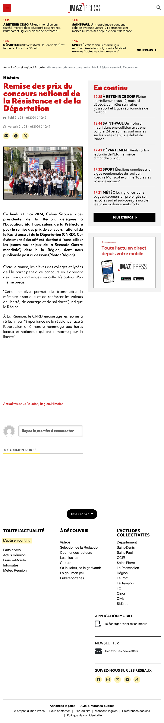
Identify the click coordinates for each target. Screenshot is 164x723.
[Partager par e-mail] (6, 135)
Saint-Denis (126, 547)
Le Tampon (125, 583)
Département (127, 542)
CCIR (121, 557)
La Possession (128, 568)
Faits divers (12, 550)
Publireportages (72, 578)
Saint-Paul (125, 552)
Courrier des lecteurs (76, 552)
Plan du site (82, 711)
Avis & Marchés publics (97, 706)
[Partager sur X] (25, 135)
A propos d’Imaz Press (29, 711)
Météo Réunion (15, 570)
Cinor (121, 593)
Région (122, 573)
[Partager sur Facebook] (15, 135)
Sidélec (122, 603)
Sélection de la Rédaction (80, 547)
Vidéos (65, 542)
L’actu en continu (16, 540)
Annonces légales (62, 706)
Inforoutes (11, 565)
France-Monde (14, 560)
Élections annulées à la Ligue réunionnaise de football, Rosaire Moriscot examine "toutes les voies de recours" (99, 48)
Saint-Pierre (126, 563)
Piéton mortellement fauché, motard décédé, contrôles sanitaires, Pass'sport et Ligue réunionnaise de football (32, 28)
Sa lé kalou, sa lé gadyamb (80, 568)
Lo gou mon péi (72, 573)
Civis (120, 598)
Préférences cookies (136, 711)
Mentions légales (106, 711)
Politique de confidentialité (84, 715)
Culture (65, 563)
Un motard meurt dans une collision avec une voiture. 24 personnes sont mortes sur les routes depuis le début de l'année (102, 28)
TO (119, 588)
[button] (7, 8)
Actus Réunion (14, 555)
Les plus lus (69, 557)
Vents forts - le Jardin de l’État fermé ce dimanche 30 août (33, 46)
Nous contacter (59, 711)
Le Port (122, 578)
